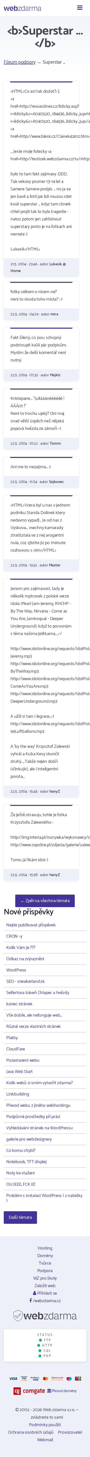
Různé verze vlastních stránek (33, 1026)
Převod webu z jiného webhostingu (38, 1105)
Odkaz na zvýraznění (25, 959)
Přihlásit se (46, 1293)
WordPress (16, 970)
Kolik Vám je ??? (20, 947)
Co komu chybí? (20, 1150)
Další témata (20, 1217)
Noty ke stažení (20, 1173)
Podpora (45, 1271)
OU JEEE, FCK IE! (20, 1184)
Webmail (45, 1440)
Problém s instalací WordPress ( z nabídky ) (44, 1198)
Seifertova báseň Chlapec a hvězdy (37, 993)
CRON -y (14, 936)
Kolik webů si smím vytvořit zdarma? (39, 1083)
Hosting (45, 1248)
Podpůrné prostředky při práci (33, 1117)
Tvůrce (45, 1263)
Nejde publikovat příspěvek (31, 925)
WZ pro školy (45, 1278)
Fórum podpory (19, 62)
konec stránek (19, 1004)
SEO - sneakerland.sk (25, 981)
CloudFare (15, 1049)
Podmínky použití (45, 1425)
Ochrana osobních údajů (31, 1432)
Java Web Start (19, 1071)
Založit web (45, 1286)
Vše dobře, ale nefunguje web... (34, 1015)
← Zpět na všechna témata (45, 901)
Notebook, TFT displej (26, 1162)
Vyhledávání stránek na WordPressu (39, 1128)
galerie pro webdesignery (29, 1139)
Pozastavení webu (23, 1060)
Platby (12, 1038)
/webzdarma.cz (46, 1301)
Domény (45, 1256)
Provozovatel (70, 1432)
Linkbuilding (17, 1094)
